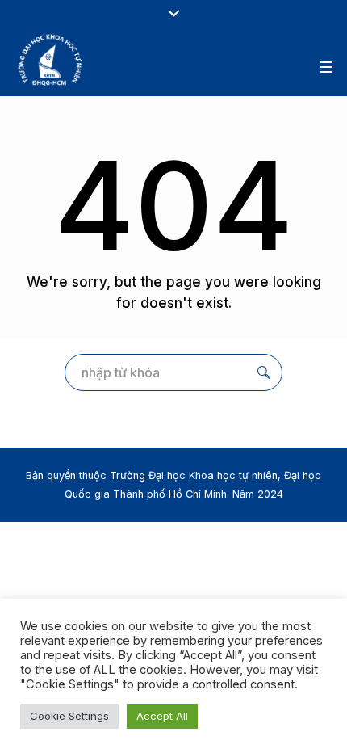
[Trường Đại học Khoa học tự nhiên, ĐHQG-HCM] (51, 59)
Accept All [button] (162, 715)
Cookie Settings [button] (69, 715)
